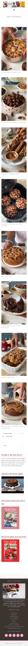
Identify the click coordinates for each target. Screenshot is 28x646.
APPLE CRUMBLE (7, 377)
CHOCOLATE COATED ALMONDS (13, 122)
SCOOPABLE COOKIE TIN (10, 72)
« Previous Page (7, 433)
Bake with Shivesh (14, 4)
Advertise (14, 614)
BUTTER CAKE (6, 276)
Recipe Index (14, 613)
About (14, 621)
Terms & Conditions (14, 625)
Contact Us (14, 620)
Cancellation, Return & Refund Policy (14, 626)
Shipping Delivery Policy (14, 628)
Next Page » (9, 436)
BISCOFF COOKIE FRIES (10, 174)
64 (3, 436)
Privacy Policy (14, 623)
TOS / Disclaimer (14, 618)
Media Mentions (14, 616)
